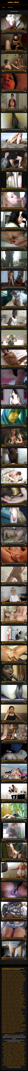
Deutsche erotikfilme (11, 1064)
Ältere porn (5, 1044)
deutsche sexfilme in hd (7, 993)
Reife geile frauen (21, 1047)
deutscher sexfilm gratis (7, 997)
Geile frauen (20, 1044)
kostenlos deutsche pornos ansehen (14, 1013)
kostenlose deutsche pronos (8, 1032)
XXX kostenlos (16, 1054)
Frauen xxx (22, 1051)
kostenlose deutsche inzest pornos (10, 1022)
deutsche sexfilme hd (18, 992)
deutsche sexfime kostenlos (13, 994)
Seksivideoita (21, 1045)
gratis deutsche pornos (12, 1010)
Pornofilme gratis (10, 1066)
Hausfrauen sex (18, 1066)
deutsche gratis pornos (11, 972)
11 (23, 961)
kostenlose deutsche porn (14, 1026)
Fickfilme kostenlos (21, 1064)
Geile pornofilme (21, 1042)
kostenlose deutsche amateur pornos (15, 1018)
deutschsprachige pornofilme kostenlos (14, 1001)
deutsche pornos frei (19, 981)
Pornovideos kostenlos (9, 1057)
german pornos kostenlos (16, 1007)
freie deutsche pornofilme (18, 1005)
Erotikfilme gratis (11, 1055)
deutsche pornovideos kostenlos (14, 991)
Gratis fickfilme (8, 1062)
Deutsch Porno (15, 1060)
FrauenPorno (15, 1063)
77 (13, 962)
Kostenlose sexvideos (17, 1053)
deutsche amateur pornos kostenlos (10, 971)
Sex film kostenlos (8, 1050)
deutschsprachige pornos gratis (9, 1002)
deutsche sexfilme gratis (7, 992)
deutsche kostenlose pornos (8, 975)
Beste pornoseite (7, 1060)
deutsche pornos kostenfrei (13, 984)
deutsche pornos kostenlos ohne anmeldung (12, 988)
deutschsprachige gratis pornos (9, 998)
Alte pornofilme (18, 1057)
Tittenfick (6, 1046)
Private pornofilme (7, 1053)
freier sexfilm (15, 1006)
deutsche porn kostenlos (12, 978)
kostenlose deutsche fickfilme (8, 1019)
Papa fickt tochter (8, 1063)
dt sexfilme (9, 1005)
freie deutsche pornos (7, 1006)
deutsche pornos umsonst (8, 989)
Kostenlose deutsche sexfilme (9, 1047)
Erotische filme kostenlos (18, 1049)
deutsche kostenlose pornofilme (15, 974)
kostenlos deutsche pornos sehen (9, 1014)
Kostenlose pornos (12, 1044)
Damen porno (11, 1046)
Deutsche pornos (15, 1051)
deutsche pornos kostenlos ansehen (16, 987)
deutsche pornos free (9, 981)
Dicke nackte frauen (8, 1049)
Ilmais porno (14, 1042)
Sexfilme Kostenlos (19, 1046)
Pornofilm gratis (6, 1042)
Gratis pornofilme (10, 1059)
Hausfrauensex (10, 1058)
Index (3, 7)
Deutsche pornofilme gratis (14, 1)
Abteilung (10, 7)
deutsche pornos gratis (7, 983)
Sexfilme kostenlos (7, 1051)
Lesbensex (15, 1062)
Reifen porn (10, 1054)
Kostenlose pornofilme (20, 1059)
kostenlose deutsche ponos (14, 1024)
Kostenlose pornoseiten (12, 1045)
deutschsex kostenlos (18, 997)
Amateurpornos (17, 1058)
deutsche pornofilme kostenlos (14, 979)
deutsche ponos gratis (11, 976)
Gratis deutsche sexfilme (18, 1050)
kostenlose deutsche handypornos (16, 1020)
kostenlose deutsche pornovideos (15, 1031)
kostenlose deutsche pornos (13, 1028)
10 (21, 961)
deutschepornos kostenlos (18, 996)
